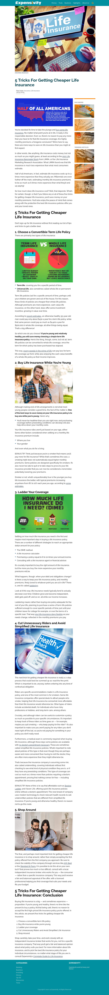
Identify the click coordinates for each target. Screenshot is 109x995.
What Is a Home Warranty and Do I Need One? (83, 155)
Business (68, 3)
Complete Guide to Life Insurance (48, 956)
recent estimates (34, 316)
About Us (85, 3)
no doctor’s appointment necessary (34, 745)
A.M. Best (68, 863)
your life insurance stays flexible (49, 614)
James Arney (20, 92)
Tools (61, 3)
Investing (19, 972)
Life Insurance (35, 91)
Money (54, 3)
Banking (19, 967)
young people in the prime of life (37, 351)
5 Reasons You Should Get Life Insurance (83, 110)
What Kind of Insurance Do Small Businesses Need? (84, 186)
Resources (20, 980)
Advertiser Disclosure (21, 72)
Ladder (18, 789)
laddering (34, 586)
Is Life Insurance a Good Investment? (84, 124)
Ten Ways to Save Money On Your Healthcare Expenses (83, 170)
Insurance (27, 91)
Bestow (68, 786)
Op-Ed (18, 978)
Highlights (76, 3)
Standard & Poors (28, 866)
